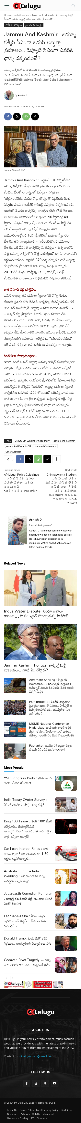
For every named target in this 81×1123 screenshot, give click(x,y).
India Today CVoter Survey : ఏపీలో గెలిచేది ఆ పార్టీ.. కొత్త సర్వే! (25, 802)
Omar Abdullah (13, 451)
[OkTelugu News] (26, 5)
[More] (56, 459)
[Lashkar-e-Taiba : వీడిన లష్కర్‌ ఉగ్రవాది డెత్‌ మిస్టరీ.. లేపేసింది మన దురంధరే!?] (66, 921)
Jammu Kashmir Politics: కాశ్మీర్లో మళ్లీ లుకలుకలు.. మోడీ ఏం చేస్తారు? (35, 667)
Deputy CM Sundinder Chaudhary (32, 440)
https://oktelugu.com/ (40, 525)
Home (8, 15)
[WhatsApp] (26, 116)
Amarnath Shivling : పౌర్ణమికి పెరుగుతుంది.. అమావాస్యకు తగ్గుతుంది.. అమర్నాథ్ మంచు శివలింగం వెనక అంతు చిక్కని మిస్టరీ (51, 686)
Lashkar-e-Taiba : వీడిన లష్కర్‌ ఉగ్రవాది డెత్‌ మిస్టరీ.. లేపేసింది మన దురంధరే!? (25, 921)
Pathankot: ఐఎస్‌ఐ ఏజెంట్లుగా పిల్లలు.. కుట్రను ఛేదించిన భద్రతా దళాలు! (52, 747)
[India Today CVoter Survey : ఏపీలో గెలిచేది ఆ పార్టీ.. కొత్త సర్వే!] (66, 804)
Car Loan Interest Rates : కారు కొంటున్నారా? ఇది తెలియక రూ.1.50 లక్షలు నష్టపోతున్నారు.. (26, 853)
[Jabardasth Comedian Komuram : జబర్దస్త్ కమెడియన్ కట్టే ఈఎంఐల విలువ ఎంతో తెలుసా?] (66, 898)
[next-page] (12, 978)
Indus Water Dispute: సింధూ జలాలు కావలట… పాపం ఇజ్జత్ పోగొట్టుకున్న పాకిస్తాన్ (36, 613)
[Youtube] (54, 1083)
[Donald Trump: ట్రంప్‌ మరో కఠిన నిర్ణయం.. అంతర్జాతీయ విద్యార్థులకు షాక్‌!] (66, 943)
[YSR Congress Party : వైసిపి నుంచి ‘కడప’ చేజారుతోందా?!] (66, 783)
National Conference (45, 446)
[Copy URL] (35, 116)
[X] (17, 116)
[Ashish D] (9, 95)
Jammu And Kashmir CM (18, 446)
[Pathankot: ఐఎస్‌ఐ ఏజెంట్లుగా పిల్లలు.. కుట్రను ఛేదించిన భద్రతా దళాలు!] (15, 751)
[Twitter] (45, 1083)
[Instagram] (36, 1083)
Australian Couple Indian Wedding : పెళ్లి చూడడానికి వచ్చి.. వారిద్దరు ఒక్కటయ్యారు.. (25, 876)
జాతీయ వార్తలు (21, 15)
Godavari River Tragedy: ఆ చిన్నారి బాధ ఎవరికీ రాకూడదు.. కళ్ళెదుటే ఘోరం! (28, 962)
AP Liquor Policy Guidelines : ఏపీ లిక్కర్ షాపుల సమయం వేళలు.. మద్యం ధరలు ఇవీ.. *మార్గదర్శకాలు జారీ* (21, 483)
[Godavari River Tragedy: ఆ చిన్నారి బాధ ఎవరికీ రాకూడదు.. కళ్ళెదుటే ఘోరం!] (66, 965)
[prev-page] (6, 978)
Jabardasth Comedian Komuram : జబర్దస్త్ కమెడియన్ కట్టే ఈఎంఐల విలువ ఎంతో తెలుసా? (28, 898)
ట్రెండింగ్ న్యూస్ (33, 25)
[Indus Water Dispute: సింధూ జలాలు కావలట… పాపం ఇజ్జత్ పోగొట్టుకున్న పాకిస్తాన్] (40, 588)
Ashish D (22, 95)
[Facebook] (8, 116)
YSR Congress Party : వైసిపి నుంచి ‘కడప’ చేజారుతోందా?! (28, 780)
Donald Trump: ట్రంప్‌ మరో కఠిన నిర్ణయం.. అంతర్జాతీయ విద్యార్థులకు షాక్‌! (28, 941)
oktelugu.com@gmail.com (36, 1056)
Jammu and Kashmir (64, 440)
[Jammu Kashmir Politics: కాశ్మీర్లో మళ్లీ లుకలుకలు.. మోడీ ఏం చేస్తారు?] (40, 642)
